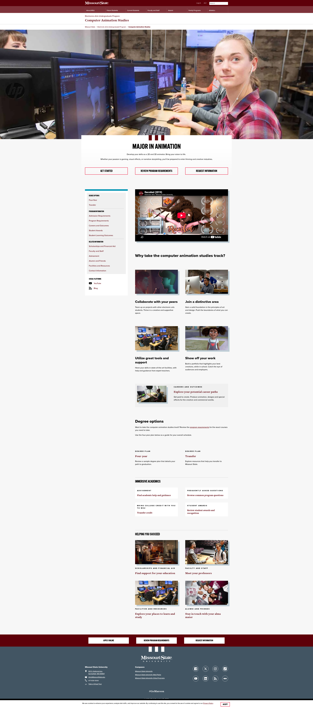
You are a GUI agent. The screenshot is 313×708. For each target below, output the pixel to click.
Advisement (94, 256)
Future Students (112, 10)
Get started (106, 171)
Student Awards (96, 230)
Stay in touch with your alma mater (203, 615)
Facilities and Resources (99, 265)
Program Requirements (99, 220)
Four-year (141, 456)
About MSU (90, 10)
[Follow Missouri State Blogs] (215, 679)
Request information (206, 171)
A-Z (205, 3)
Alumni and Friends (97, 260)
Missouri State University (144, 671)
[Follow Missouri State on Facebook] (196, 669)
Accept (225, 704)
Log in (198, 3)
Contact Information (97, 270)
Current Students (133, 10)
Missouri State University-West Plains (148, 675)
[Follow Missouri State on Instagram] (215, 669)
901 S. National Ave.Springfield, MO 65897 (96, 672)
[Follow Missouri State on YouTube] (196, 679)
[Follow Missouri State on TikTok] (225, 669)
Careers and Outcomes (99, 225)
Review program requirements (156, 171)
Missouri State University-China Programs (150, 678)
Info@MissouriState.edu (96, 677)
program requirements (199, 427)
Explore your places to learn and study (155, 615)
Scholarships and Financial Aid (102, 246)
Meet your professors (198, 573)
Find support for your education (155, 573)
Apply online (108, 640)
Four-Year (93, 200)
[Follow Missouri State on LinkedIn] (205, 679)
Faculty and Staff (153, 10)
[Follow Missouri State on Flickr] (225, 679)
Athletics (212, 10)
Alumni (170, 10)
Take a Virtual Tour (95, 684)
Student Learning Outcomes (101, 235)
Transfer (92, 205)
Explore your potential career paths (196, 392)
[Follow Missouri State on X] (205, 669)
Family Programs (195, 10)
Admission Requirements (99, 215)
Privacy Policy (208, 703)
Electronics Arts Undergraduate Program (102, 16)
